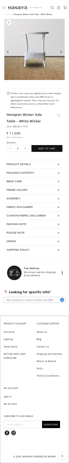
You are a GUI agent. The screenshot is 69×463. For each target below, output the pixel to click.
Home (9, 14)
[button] (4, 7)
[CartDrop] (65, 7)
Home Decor (11, 346)
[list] (34, 52)
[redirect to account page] (58, 7)
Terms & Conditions (48, 375)
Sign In (8, 396)
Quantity (11, 142)
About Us (42, 331)
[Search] (62, 300)
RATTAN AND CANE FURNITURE (15, 355)
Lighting (8, 339)
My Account (10, 403)
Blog (39, 339)
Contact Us (43, 346)
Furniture (9, 331)
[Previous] (8, 52)
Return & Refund (46, 361)
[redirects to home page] (24, 8)
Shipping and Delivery (49, 353)
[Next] (61, 52)
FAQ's (40, 368)
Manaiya (27, 456)
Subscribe (51, 424)
